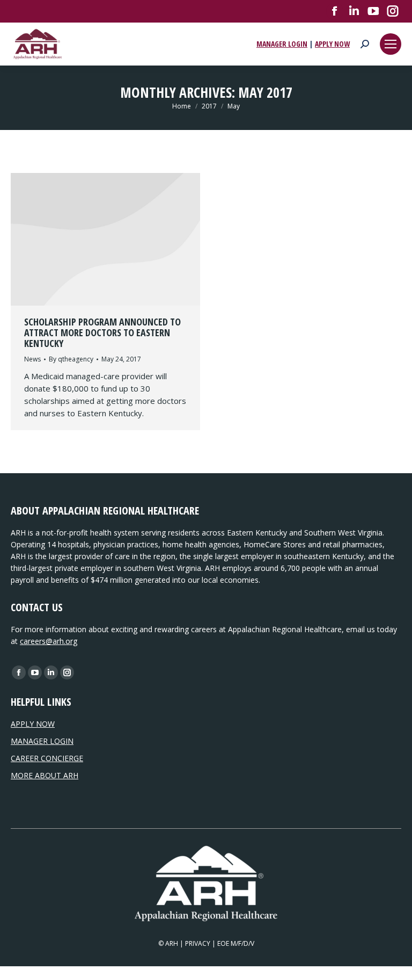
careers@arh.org (48, 641)
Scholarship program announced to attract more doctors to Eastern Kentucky (102, 332)
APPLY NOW (332, 44)
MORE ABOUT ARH (44, 775)
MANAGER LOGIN (281, 44)
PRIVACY (197, 943)
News (32, 359)
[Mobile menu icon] (390, 44)
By (71, 359)
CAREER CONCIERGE (47, 758)
